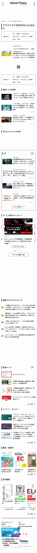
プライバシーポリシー (6, 526)
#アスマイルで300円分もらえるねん (21, 48)
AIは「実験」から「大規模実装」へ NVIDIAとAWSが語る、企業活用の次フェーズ (23, 186)
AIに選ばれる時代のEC (19, 471)
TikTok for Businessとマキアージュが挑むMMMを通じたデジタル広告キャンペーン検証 (23, 173)
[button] (3, 226)
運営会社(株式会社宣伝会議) (25, 526)
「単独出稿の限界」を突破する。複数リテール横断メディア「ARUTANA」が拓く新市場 (23, 390)
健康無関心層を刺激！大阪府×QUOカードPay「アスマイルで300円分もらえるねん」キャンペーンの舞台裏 (24, 55)
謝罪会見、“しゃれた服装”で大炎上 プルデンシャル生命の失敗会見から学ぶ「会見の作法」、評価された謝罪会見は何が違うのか (20, 315)
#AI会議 (18, 33)
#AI (13, 33)
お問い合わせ (21, 524)
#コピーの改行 (17, 103)
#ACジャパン (16, 93)
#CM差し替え (24, 93)
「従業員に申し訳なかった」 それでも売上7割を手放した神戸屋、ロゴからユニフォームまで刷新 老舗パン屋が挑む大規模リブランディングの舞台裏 (20, 307)
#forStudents (25, 33)
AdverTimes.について (7, 522)
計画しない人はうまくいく (20, 502)
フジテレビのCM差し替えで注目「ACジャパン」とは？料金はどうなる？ (24, 96)
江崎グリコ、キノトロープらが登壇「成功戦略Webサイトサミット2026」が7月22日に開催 (23, 426)
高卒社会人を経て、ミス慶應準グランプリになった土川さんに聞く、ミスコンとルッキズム (23, 119)
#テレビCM (23, 36)
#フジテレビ (31, 93)
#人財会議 (30, 36)
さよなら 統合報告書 (7, 502)
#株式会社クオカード (18, 51)
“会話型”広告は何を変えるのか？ (6, 471)
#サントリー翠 (25, 103)
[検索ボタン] (34, 4)
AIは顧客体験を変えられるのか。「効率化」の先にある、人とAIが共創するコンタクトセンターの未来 (23, 161)
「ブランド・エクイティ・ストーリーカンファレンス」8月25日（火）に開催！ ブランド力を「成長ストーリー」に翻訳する (24, 417)
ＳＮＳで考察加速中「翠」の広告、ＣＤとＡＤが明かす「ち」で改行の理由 (23, 107)
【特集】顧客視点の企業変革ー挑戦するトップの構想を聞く (23, 382)
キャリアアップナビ (19, 374)
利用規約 (3, 524)
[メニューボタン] (3, 4)
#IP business (16, 36)
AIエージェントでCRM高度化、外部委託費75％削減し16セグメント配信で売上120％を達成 (18, 241)
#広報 (14, 39)
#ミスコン (16, 115)
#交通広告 (32, 103)
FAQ (19, 522)
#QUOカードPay (17, 46)
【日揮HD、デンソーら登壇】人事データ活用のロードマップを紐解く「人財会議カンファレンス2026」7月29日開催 (24, 435)
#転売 (18, 39)
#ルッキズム (22, 115)
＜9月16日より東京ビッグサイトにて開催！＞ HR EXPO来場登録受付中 (23, 198)
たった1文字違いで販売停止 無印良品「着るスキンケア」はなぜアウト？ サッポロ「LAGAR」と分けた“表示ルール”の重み (20, 329)
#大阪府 (32, 48)
